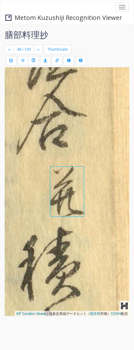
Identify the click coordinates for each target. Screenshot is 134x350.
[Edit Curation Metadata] (11, 60)
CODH (116, 313)
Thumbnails (57, 49)
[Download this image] (45, 60)
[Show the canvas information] (57, 60)
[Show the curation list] (33, 60)
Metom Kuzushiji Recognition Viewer (68, 17)
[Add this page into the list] (23, 60)
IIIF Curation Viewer (31, 313)
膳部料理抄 (26, 34)
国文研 (95, 313)
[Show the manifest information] (69, 60)
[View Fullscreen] (13, 98)
